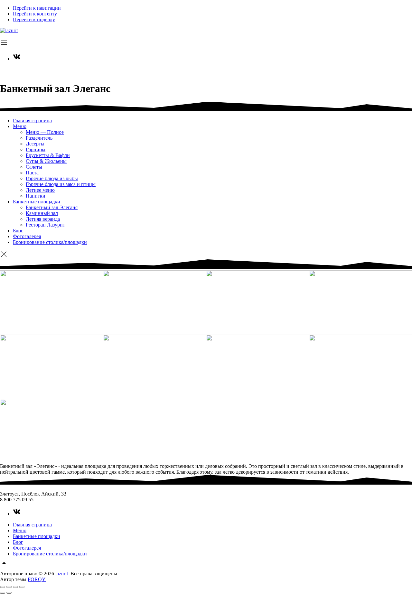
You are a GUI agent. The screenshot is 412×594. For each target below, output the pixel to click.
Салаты (34, 167)
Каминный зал (42, 213)
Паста (32, 172)
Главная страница (32, 120)
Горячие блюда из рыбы (52, 178)
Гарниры (35, 149)
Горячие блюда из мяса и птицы (61, 184)
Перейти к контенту (35, 13)
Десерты (35, 143)
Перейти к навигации (37, 8)
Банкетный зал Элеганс (52, 207)
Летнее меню (40, 190)
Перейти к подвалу (34, 19)
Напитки (35, 196)
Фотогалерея (27, 236)
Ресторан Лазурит (45, 224)
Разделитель (39, 138)
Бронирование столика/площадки (50, 242)
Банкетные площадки (36, 201)
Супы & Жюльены (46, 161)
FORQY (37, 579)
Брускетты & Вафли (48, 155)
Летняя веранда (43, 219)
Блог (18, 230)
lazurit (61, 573)
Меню (19, 126)
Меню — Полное (45, 132)
